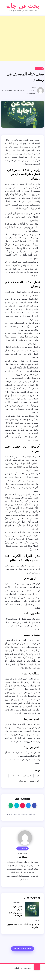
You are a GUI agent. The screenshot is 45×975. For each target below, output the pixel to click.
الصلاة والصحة (14, 776)
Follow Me (22, 848)
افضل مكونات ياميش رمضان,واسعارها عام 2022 (15, 911)
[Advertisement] (22, 38)
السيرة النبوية (26, 776)
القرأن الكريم (34, 781)
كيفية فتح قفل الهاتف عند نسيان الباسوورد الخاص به (22, 926)
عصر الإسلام (23, 781)
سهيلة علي (32, 87)
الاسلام (37, 776)
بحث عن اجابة (22, 6)
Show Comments (22, 948)
